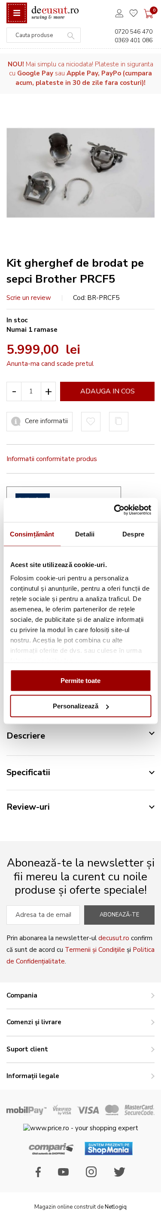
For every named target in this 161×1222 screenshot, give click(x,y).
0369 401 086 (133, 40)
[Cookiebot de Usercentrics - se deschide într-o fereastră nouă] (114, 510)
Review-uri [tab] (28, 807)
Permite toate (80, 680)
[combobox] (43, 35)
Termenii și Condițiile (95, 949)
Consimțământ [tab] (32, 533)
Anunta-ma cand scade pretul (50, 363)
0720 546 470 (133, 32)
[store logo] (55, 13)
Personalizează (75, 706)
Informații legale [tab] (32, 1076)
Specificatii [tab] (28, 772)
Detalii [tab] (84, 533)
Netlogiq (116, 1207)
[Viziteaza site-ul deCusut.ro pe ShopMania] (108, 1153)
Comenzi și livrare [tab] (33, 1022)
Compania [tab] (21, 995)
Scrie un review (28, 297)
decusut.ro (113, 938)
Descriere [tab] (25, 736)
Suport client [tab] (27, 1049)
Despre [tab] (133, 533)
